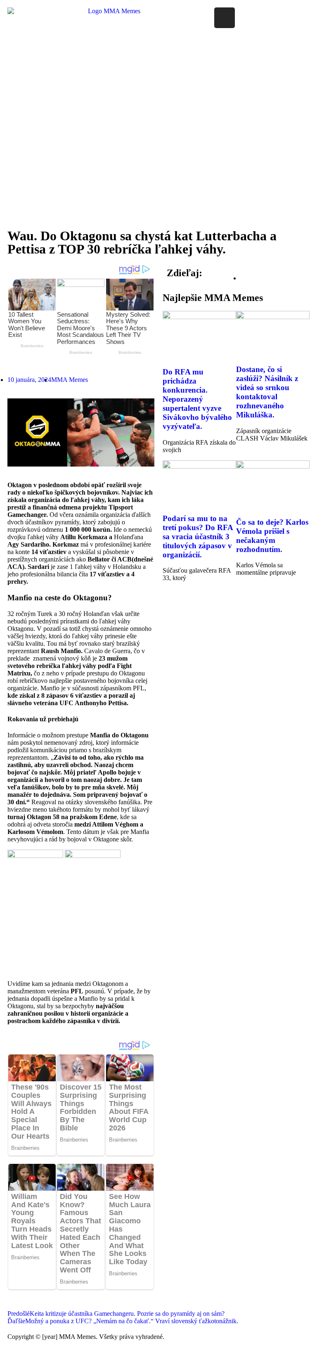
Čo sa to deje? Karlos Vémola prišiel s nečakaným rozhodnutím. (272, 536)
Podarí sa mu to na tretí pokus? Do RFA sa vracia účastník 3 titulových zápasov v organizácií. (198, 536)
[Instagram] (224, 17)
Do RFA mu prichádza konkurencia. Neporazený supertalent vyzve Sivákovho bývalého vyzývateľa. (197, 399)
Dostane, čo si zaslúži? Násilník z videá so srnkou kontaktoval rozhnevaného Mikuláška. (267, 392)
